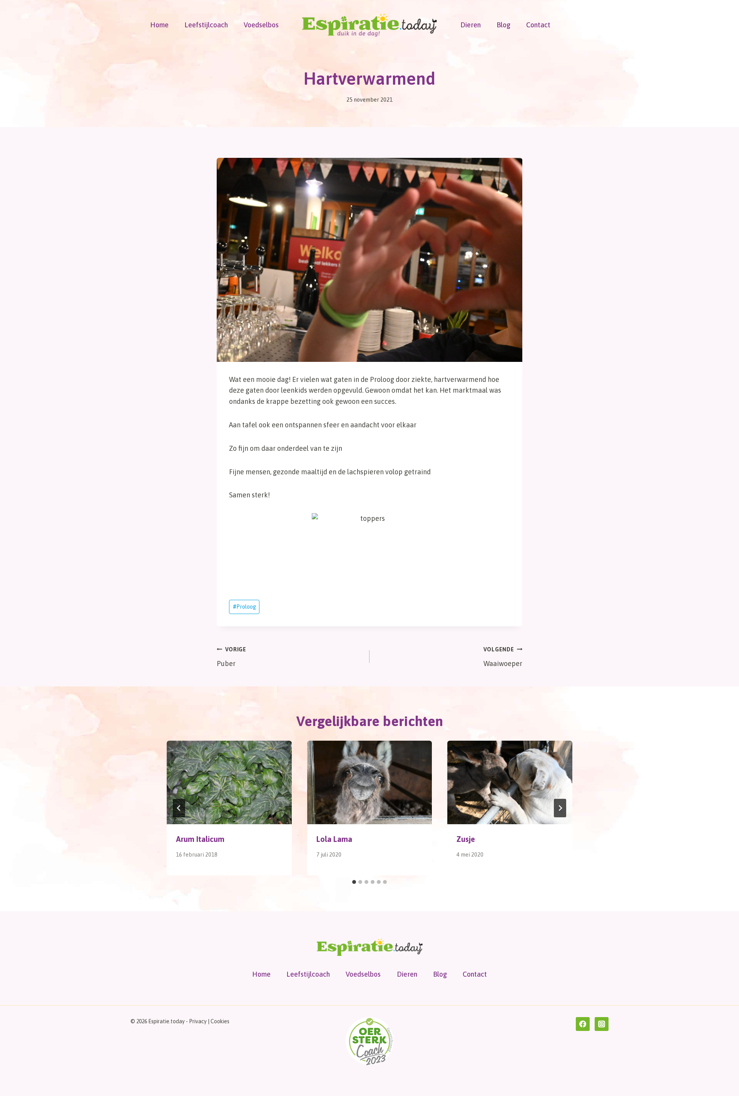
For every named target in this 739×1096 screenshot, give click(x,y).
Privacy (198, 1021)
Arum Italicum (200, 839)
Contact (538, 25)
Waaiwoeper (502, 657)
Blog (503, 25)
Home (159, 25)
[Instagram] (602, 1024)
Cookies (220, 1021)
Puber (231, 657)
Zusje (465, 839)
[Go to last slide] (179, 808)
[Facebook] (583, 1024)
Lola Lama (334, 839)
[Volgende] (560, 808)
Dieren (470, 25)
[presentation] (229, 782)
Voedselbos (261, 25)
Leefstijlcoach (206, 25)
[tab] (354, 882)
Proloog (244, 607)
